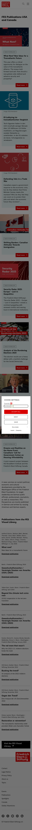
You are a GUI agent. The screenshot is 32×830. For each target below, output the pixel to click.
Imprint (12, 430)
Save (16, 422)
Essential (7, 403)
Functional (7, 406)
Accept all (16, 411)
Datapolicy (18, 430)
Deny (16, 417)
